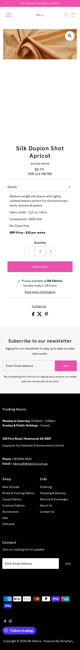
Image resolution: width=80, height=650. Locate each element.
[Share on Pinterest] (46, 315)
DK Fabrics (34, 641)
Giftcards (8, 524)
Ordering (46, 487)
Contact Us (47, 512)
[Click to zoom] (70, 36)
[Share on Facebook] (33, 315)
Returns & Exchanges (54, 499)
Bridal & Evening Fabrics (18, 493)
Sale (5, 518)
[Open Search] (66, 15)
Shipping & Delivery (53, 493)
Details (12, 187)
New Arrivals (10, 487)
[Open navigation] (12, 14)
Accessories (10, 512)
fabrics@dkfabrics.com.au (30, 464)
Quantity (40, 242)
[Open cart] (73, 15)
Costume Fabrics (13, 505)
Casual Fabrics (12, 499)
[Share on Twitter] (40, 315)
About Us (46, 505)
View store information (40, 292)
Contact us (39, 306)
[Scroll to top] (71, 641)
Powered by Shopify (57, 641)
